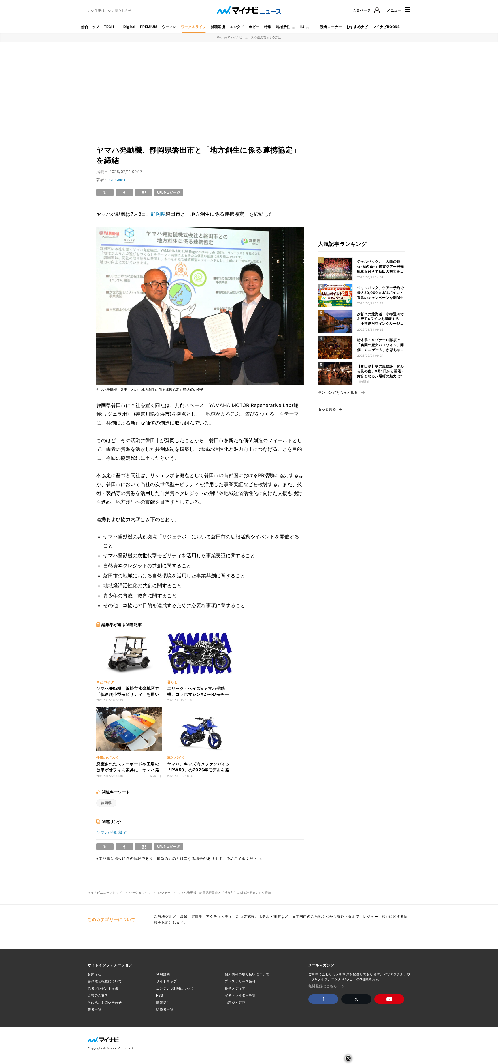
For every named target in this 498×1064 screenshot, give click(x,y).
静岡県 (158, 214)
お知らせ (94, 974)
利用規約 (163, 974)
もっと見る (327, 409)
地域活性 (283, 27)
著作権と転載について (105, 981)
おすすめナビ (357, 27)
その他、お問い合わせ (105, 1003)
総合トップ (90, 27)
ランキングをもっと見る (338, 392)
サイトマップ (166, 981)
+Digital (128, 27)
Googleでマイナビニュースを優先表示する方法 (249, 37)
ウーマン (169, 27)
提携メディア (235, 988)
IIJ (302, 27)
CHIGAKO (117, 180)
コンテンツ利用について (175, 988)
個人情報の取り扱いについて (247, 974)
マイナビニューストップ (105, 892)
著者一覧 (94, 1009)
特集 (267, 27)
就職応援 (218, 27)
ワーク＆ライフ (193, 27)
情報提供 (163, 1003)
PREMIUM (148, 27)
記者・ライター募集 (240, 995)
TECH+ (110, 27)
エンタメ (237, 27)
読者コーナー (331, 27)
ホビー (254, 27)
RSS (159, 995)
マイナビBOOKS (386, 27)
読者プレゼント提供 (103, 988)
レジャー (164, 892)
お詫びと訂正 (235, 1003)
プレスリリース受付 (240, 981)
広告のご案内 (98, 995)
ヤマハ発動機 (109, 832)
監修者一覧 (164, 1009)
